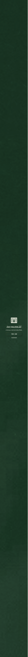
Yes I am (14, 334)
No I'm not (14, 337)
